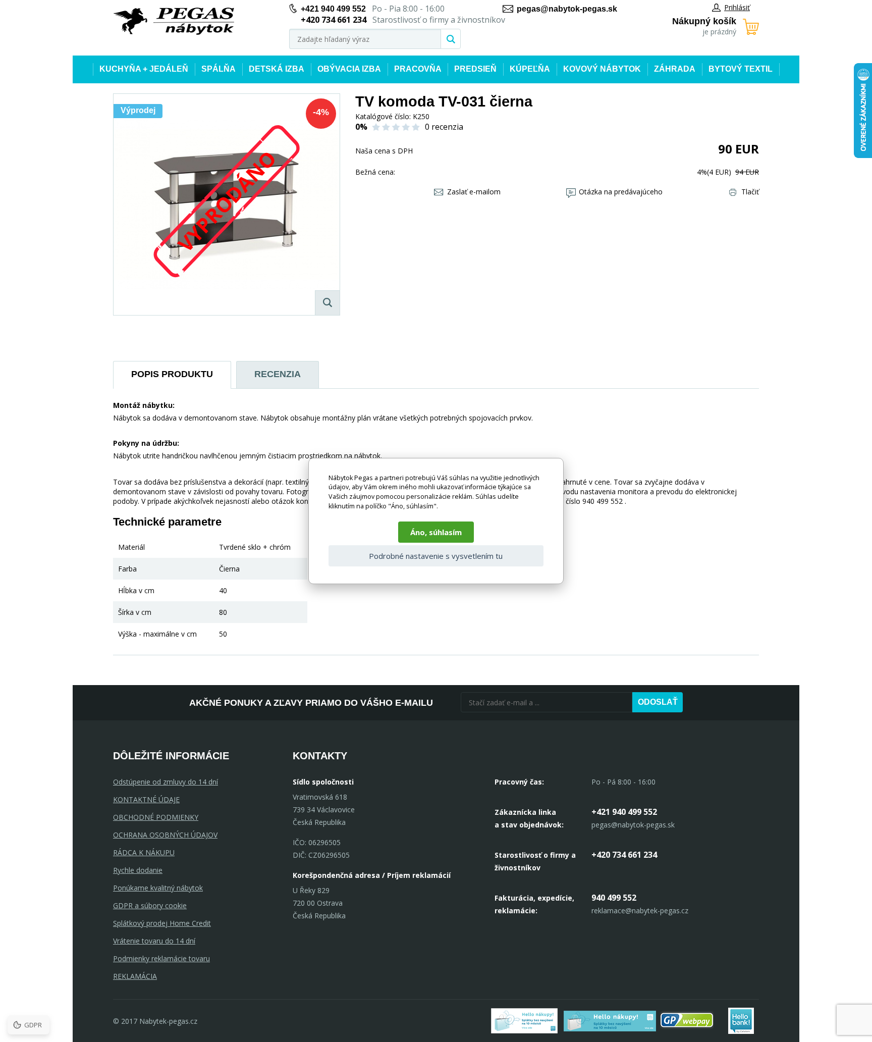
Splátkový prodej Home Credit (162, 923)
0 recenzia (444, 126)
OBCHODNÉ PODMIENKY (155, 817)
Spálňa (218, 69)
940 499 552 (613, 897)
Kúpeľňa (530, 69)
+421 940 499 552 (333, 9)
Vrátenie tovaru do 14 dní (154, 941)
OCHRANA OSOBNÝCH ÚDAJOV (165, 835)
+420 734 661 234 (624, 854)
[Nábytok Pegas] (173, 21)
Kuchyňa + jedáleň (143, 69)
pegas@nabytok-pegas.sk (567, 9)
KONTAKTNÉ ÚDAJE (146, 799)
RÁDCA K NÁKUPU (144, 852)
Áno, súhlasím (436, 532)
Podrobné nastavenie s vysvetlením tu (436, 556)
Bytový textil (740, 69)
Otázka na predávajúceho (621, 191)
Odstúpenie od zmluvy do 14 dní (165, 782)
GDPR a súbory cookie (150, 905)
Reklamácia (135, 976)
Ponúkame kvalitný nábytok (158, 888)
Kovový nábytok (602, 69)
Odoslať (658, 702)
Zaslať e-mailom (474, 191)
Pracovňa (418, 69)
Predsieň (475, 69)
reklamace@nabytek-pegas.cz (639, 910)
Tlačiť (750, 191)
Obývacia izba (349, 69)
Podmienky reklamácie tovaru (161, 958)
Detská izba (276, 69)
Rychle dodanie (137, 870)
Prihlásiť (737, 7)
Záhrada (674, 69)
